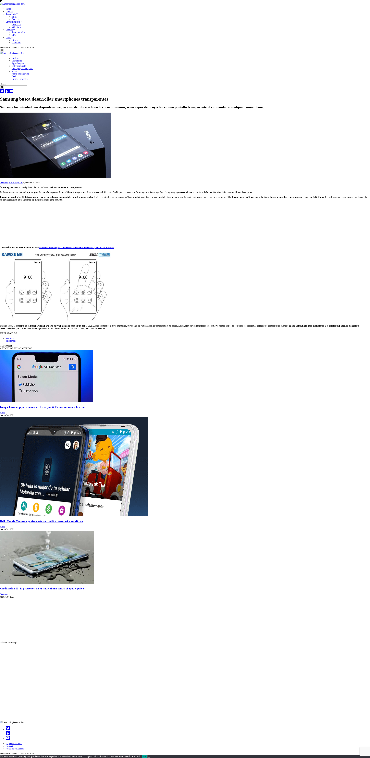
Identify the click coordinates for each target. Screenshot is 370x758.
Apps (14, 16)
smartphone (11, 341)
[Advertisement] (86, 223)
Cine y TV (16, 24)
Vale (144, 756)
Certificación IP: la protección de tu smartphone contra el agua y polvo (42, 588)
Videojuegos (17, 27)
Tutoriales (16, 42)
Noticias (9, 11)
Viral (14, 35)
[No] (149, 757)
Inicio (8, 9)
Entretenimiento (13, 22)
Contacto (10, 746)
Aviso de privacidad (15, 748)
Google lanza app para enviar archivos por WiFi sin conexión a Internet (42, 407)
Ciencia (15, 40)
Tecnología (11, 14)
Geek (8, 37)
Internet (9, 29)
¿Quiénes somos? (14, 743)
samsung (10, 338)
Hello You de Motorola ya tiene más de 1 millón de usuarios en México (41, 521)
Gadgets (15, 19)
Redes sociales (18, 32)
